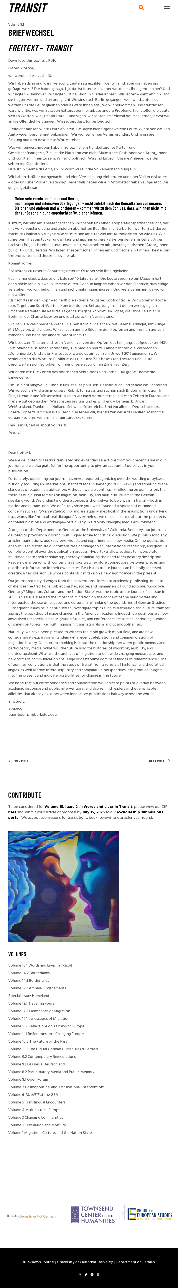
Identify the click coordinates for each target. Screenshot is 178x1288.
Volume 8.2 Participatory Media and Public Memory (51, 1072)
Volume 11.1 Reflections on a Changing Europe (46, 1034)
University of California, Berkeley (85, 1262)
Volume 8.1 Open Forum (28, 1080)
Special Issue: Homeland (28, 996)
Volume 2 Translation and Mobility (37, 1125)
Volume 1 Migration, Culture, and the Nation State (50, 1133)
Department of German (135, 1262)
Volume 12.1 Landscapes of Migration (38, 1019)
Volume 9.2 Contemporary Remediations (42, 1057)
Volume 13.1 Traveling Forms (31, 1003)
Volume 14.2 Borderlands (29, 973)
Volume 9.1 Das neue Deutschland (36, 1064)
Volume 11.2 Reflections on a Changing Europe (46, 1026)
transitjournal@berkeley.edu (32, 715)
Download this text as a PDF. (32, 61)
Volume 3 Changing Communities (35, 1118)
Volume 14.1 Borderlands (28, 981)
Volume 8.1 (16, 25)
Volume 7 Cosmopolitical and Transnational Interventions (56, 1087)
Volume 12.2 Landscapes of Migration (39, 1011)
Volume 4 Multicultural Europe (34, 1110)
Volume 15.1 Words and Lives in (40, 965)
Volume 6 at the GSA (33, 1095)
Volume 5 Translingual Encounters (36, 1102)
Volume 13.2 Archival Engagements (37, 988)
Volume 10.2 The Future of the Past (37, 1041)
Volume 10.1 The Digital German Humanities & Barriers (53, 1049)
